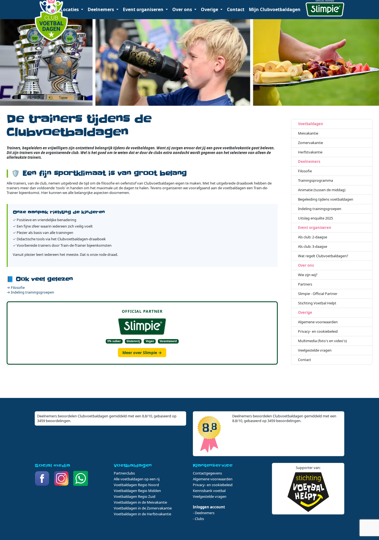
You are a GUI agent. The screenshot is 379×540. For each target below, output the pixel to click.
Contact (235, 9)
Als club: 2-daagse (312, 237)
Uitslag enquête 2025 (315, 218)
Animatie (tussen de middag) (321, 190)
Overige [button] (210, 9)
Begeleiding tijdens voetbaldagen (325, 199)
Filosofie (305, 171)
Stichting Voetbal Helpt (317, 303)
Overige (305, 312)
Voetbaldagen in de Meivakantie (140, 502)
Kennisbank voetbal (209, 490)
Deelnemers (309, 161)
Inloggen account (209, 506)
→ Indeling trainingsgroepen (30, 292)
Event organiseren (314, 227)
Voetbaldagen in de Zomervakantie (143, 508)
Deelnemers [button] (101, 9)
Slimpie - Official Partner (317, 293)
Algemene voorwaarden (318, 322)
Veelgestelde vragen (315, 350)
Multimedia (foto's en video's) (322, 341)
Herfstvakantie (310, 152)
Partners (305, 284)
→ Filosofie (16, 287)
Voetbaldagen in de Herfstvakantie (142, 513)
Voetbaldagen (310, 124)
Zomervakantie (310, 142)
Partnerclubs (124, 473)
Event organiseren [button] (144, 9)
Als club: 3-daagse (312, 246)
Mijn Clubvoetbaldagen (274, 9)
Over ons (306, 265)
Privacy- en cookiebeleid (318, 331)
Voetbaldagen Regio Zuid (134, 496)
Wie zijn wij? (307, 274)
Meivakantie (308, 133)
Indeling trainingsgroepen (319, 208)
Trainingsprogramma (315, 180)
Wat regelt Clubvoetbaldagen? (323, 256)
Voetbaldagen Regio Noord (136, 484)
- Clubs (198, 518)
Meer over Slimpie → (142, 352)
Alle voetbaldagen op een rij (137, 478)
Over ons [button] (182, 9)
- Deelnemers (203, 512)
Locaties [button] (70, 9)
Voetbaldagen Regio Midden (137, 490)
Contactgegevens (207, 473)
